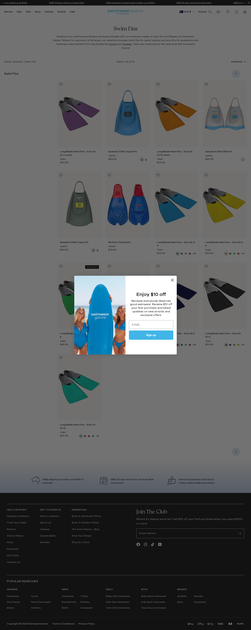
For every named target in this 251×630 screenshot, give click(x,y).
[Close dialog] (172, 280)
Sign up (151, 335)
